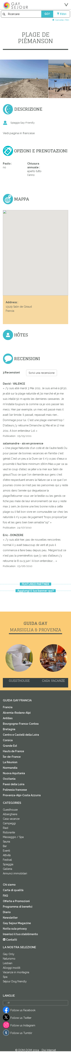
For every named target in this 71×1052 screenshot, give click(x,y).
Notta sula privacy (15, 928)
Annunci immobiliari (15, 873)
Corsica (8, 740)
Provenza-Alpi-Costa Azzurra (22, 795)
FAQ (5, 895)
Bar (5, 846)
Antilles (7, 718)
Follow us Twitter (20, 1017)
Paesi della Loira (13, 784)
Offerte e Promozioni (16, 901)
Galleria (7, 868)
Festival (7, 859)
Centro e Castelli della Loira (21, 734)
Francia (7, 707)
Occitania (9, 778)
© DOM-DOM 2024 (27, 1050)
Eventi (6, 850)
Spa (5, 976)
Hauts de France (13, 751)
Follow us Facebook (22, 1010)
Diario (7, 912)
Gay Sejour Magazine (17, 923)
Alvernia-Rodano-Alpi (17, 712)
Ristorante (9, 832)
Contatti (11, 939)
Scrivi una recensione (42, 372)
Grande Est (10, 745)
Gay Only (8, 954)
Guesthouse (10, 809)
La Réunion (10, 762)
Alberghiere (10, 814)
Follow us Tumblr (21, 1033)
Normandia (10, 767)
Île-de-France (12, 756)
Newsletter (10, 917)
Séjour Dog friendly (15, 981)
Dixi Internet (49, 1050)
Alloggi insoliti (11, 967)
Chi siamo (9, 884)
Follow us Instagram (22, 1025)
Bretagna (9, 729)
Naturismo (9, 958)
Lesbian (7, 963)
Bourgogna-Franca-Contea (21, 723)
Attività (7, 855)
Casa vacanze (11, 818)
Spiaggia (8, 864)
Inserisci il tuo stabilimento (20, 934)
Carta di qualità (13, 890)
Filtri (63, 14)
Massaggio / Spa (13, 837)
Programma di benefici (17, 906)
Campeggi (9, 823)
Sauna (6, 841)
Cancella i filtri (62, 20)
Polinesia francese (15, 789)
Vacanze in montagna (16, 972)
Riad (5, 827)
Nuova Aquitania (14, 773)
